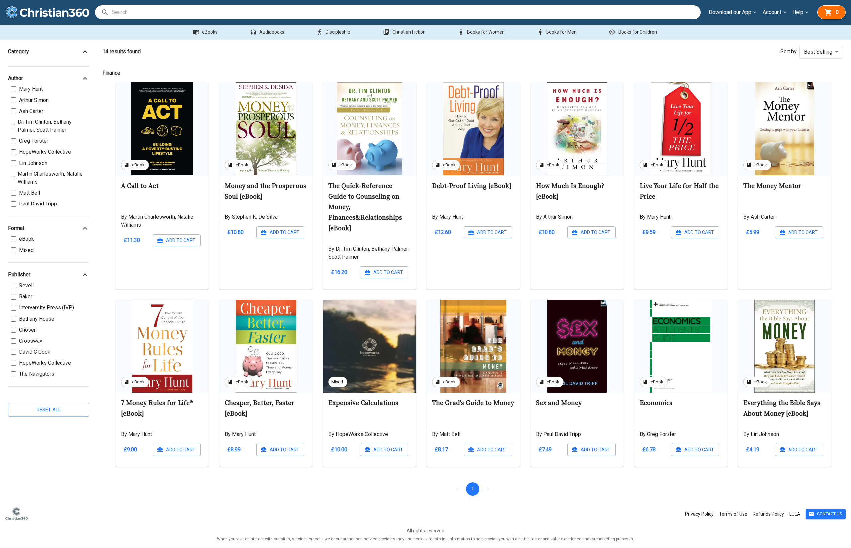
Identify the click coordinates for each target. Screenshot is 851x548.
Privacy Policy (699, 514)
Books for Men (557, 32)
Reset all (49, 410)
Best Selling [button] (818, 52)
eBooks (205, 32)
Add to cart (180, 240)
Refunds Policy (768, 514)
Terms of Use (733, 514)
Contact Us (825, 514)
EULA (794, 514)
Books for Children (633, 32)
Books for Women (481, 32)
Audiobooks (267, 32)
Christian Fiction (404, 32)
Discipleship (333, 32)
